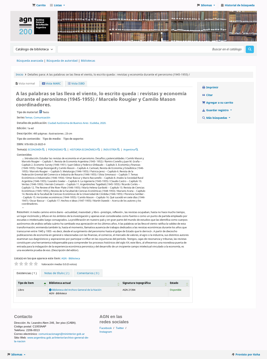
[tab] (57, 273)
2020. (103, 123)
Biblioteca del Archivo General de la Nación (76, 290)
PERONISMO (55, 149)
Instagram (105, 331)
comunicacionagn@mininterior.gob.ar (62, 333)
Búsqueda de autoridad (62, 61)
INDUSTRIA (109, 149)
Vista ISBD (78, 84)
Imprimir (211, 87)
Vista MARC (53, 84)
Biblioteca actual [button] (60, 283)
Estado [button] (174, 283)
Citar (209, 95)
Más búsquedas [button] (216, 118)
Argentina (129, 149)
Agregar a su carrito (219, 103)
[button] (38, 5)
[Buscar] (250, 49)
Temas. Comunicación (37, 117)
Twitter (120, 328)
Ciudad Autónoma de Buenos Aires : (69, 123)
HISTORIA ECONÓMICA (83, 149)
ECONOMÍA (34, 149)
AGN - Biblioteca (70, 258)
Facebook (105, 328)
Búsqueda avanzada (30, 61)
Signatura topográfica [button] (137, 283)
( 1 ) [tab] (27, 273)
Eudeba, (94, 123)
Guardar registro (217, 110)
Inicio (19, 75)
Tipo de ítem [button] (26, 283)
